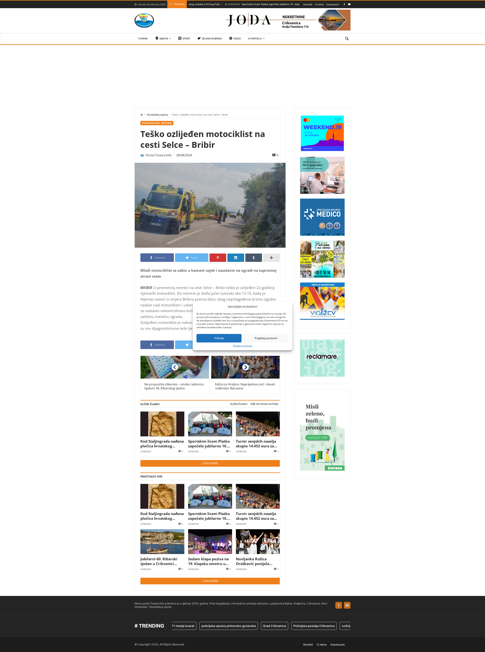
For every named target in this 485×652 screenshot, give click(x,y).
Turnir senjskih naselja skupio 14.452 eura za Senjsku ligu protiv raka (257, 443)
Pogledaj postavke (266, 338)
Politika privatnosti (242, 345)
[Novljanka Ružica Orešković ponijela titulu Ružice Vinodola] (258, 541)
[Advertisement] (242, 73)
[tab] (239, 404)
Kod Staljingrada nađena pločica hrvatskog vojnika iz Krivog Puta (162, 443)
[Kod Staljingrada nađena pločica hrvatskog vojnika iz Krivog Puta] (162, 424)
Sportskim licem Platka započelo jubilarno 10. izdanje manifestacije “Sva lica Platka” (254, 4)
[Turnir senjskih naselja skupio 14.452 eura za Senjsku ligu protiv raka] (258, 424)
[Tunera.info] (144, 20)
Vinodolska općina (157, 114)
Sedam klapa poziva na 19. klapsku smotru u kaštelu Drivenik (208, 561)
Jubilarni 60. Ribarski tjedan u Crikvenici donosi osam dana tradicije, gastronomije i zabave (161, 561)
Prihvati (219, 338)
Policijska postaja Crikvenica (288, 626)
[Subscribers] (349, 4)
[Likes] (344, 4)
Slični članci (238, 404)
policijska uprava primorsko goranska (202, 626)
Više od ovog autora (264, 404)
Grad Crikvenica (248, 626)
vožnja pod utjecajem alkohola (338, 626)
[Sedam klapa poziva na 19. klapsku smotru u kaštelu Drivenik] (210, 541)
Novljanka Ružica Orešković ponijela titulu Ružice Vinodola (255, 561)
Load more (210, 463)
